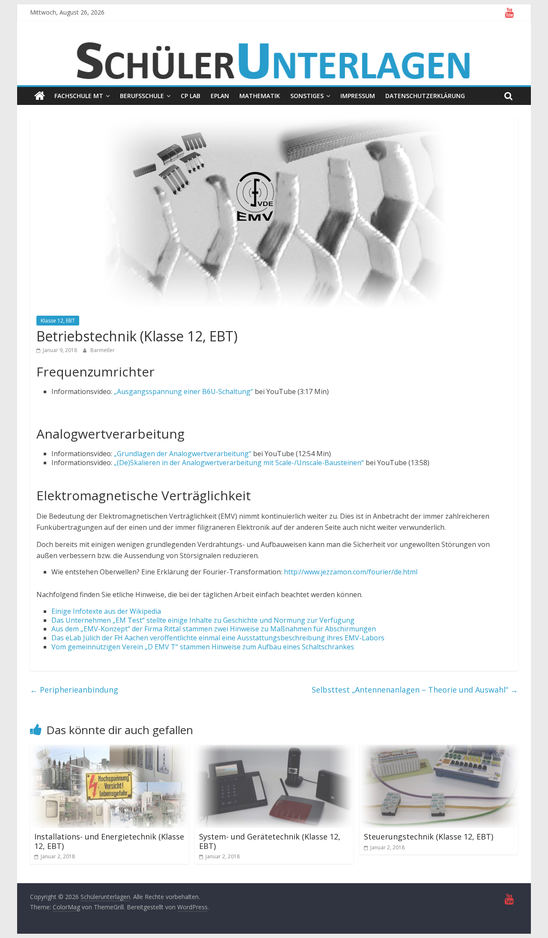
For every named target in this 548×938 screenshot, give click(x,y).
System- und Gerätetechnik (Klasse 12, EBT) (269, 841)
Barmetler (102, 350)
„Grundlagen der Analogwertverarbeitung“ (182, 453)
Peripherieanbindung (74, 689)
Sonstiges (307, 96)
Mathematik (259, 96)
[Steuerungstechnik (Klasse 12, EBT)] (439, 750)
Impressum (357, 96)
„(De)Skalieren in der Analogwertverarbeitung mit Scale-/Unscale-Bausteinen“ (239, 462)
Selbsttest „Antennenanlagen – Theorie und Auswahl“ (415, 689)
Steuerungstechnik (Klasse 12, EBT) (428, 836)
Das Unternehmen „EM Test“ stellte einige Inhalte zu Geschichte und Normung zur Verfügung (202, 620)
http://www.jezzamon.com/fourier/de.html (350, 572)
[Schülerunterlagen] (39, 96)
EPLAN (220, 96)
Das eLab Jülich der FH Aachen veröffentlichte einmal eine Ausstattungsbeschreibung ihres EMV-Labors (217, 637)
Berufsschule (142, 96)
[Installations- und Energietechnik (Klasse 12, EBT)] (109, 750)
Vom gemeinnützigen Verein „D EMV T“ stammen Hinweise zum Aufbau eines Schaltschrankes (202, 646)
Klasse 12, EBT (58, 320)
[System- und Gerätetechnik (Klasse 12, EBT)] (274, 750)
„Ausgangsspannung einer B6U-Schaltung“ (183, 391)
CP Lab (190, 96)
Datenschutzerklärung (425, 96)
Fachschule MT (78, 96)
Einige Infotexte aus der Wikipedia (106, 611)
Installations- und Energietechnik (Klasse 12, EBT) (109, 841)
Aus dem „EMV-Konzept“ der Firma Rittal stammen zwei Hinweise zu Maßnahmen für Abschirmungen (213, 628)
